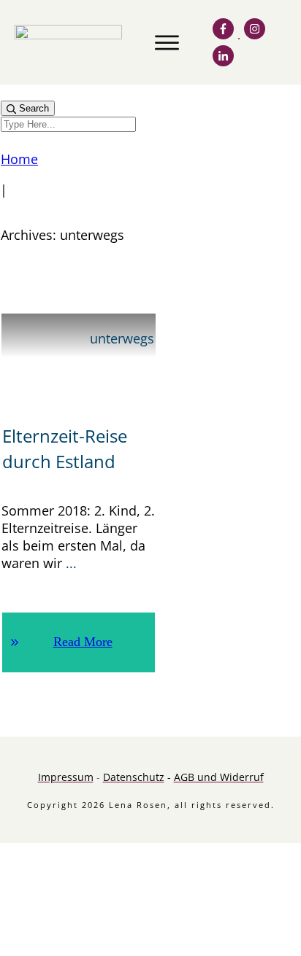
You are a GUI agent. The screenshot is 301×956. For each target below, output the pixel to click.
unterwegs (122, 338)
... (71, 563)
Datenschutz (133, 777)
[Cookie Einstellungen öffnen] (109, 948)
